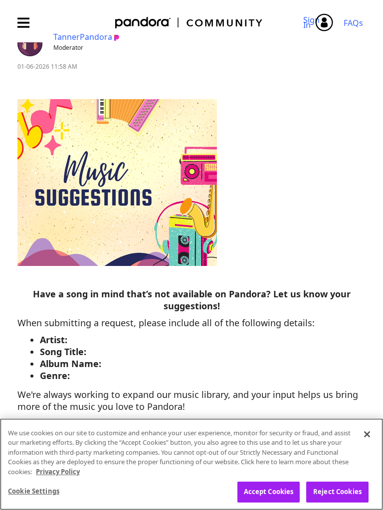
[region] (191, 464)
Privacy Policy (58, 471)
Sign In (313, 22)
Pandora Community (189, 22)
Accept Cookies (269, 491)
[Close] (367, 434)
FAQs (353, 22)
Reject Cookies (337, 491)
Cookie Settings (33, 491)
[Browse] (28, 22)
